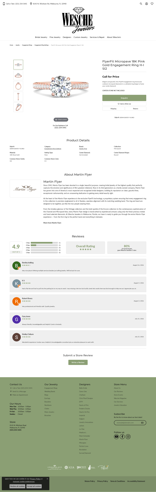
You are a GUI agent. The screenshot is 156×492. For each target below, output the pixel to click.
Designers (67, 37)
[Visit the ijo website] (81, 467)
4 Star (28, 245)
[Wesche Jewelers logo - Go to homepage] (78, 18)
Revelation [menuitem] (83, 450)
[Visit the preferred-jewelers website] (103, 467)
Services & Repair (97, 37)
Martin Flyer (83, 149)
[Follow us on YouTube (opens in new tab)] (116, 436)
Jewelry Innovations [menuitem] (86, 422)
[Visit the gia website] (69, 467)
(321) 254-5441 (60, 127)
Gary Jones (26, 316)
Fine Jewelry (55, 37)
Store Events (118, 395)
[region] (61, 86)
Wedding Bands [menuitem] (49, 391)
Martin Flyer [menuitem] (83, 439)
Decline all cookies (17, 486)
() (59, 243)
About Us (117, 388)
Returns (135, 109)
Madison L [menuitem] (82, 432)
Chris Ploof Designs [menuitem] (86, 398)
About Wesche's (114, 37)
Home (11, 45)
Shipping (113, 109)
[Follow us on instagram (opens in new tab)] (128, 436)
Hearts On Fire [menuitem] (84, 412)
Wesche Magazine (120, 398)
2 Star (28, 250)
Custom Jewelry (80, 37)
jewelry (18, 45)
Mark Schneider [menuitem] (84, 436)
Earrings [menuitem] (47, 398)
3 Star (28, 248)
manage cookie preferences (23, 481)
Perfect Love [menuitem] (83, 446)
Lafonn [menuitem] (81, 426)
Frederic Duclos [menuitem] (84, 408)
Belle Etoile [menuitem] (83, 388)
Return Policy (90, 481)
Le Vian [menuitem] (81, 429)
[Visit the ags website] (54, 467)
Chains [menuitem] (46, 408)
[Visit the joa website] (91, 467)
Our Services (118, 402)
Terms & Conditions (117, 481)
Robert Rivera (27, 298)
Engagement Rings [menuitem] (50, 388)
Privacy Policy (102, 481)
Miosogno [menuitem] (82, 443)
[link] (47, 3)
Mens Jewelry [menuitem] (49, 412)
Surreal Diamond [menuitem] (85, 453)
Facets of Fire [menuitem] (83, 405)
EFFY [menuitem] (81, 402)
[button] (14, 3)
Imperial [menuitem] (82, 415)
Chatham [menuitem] (82, 395)
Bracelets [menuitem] (47, 402)
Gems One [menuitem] (83, 391)
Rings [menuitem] (46, 395)
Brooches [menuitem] (47, 415)
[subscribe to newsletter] (142, 423)
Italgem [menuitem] (81, 419)
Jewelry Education (120, 405)
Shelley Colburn (28, 334)
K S (23, 280)
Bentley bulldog (28, 262)
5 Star (28, 243)
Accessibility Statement (136, 481)
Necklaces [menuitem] (48, 405)
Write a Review (78, 362)
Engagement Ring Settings (42, 45)
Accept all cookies (34, 486)
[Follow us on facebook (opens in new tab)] (122, 436)
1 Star (28, 253)
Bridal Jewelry (41, 37)
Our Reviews (118, 391)
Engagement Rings (27, 45)
